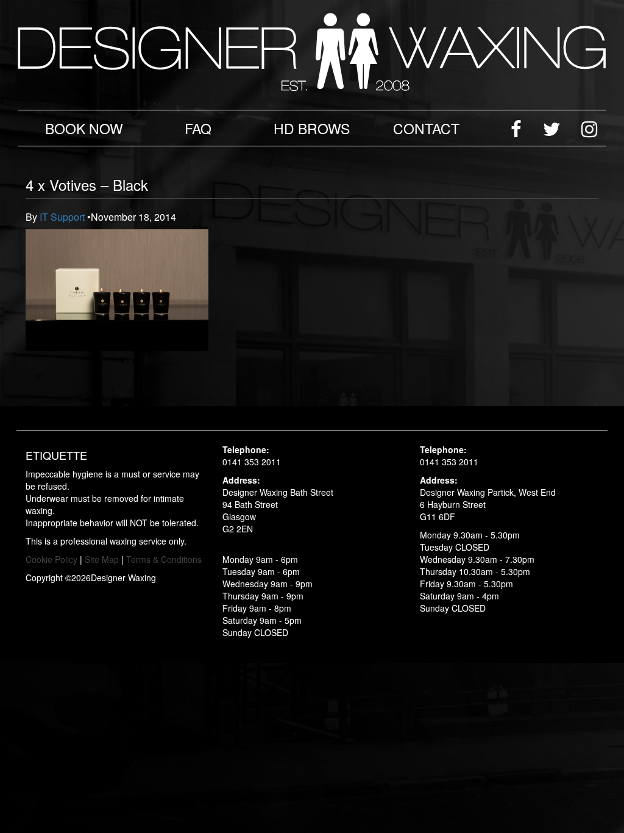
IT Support (63, 217)
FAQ (198, 128)
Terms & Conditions (164, 559)
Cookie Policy (51, 559)
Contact (426, 128)
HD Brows (312, 128)
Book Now (84, 128)
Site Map (102, 559)
